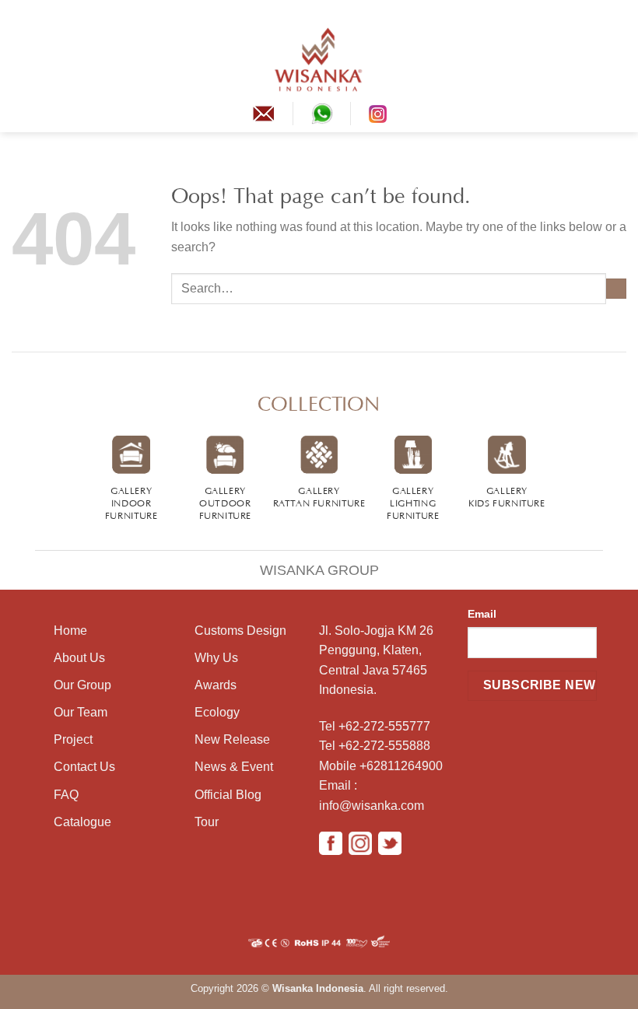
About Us (79, 657)
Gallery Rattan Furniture (319, 495)
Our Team (80, 712)
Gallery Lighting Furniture (413, 502)
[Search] (620, 59)
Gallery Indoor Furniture (131, 502)
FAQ (66, 794)
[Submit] (616, 289)
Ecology (217, 712)
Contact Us (84, 766)
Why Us (216, 657)
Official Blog (228, 794)
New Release (232, 739)
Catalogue (82, 822)
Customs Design (240, 630)
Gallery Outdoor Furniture (225, 502)
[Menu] (21, 59)
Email (482, 614)
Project (73, 739)
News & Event (234, 766)
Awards (216, 685)
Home (70, 630)
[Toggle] (18, 560)
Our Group (82, 685)
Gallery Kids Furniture (506, 495)
